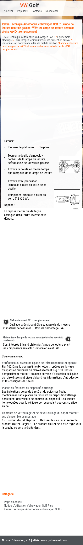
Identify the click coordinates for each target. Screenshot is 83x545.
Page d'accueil (13, 502)
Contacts (37, 11)
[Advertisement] (41, 92)
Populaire (22, 11)
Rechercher (52, 11)
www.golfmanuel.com (54, 540)
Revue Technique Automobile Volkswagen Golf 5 (28, 37)
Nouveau (9, 11)
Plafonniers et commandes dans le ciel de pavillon (29, 43)
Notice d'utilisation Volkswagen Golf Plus (28, 505)
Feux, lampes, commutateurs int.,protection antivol (42, 40)
